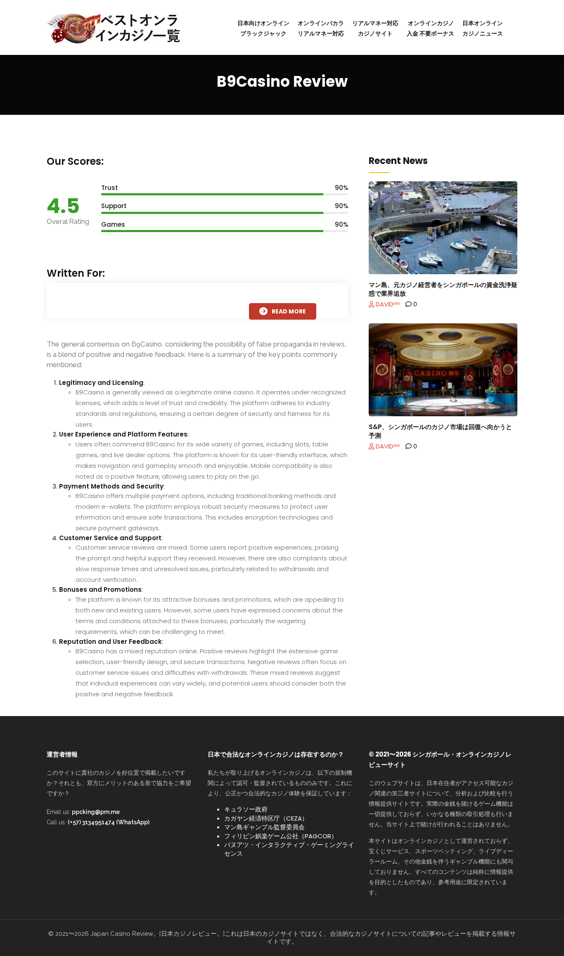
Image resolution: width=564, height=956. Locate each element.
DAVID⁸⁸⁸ (387, 304)
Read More (289, 311)
